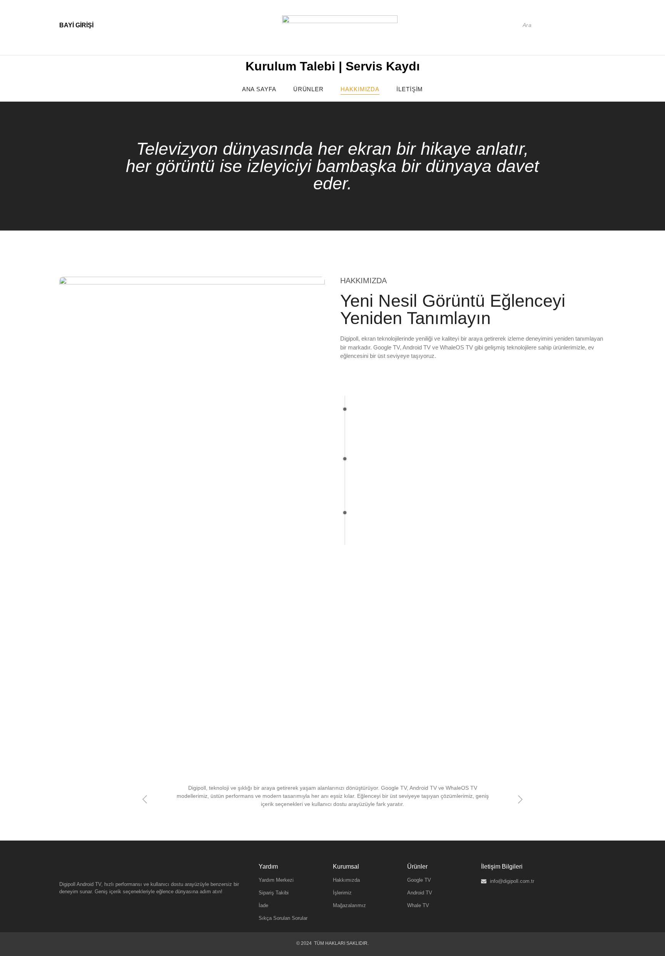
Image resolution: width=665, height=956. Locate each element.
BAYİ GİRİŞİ (76, 25)
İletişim (409, 89)
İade (263, 905)
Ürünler (308, 89)
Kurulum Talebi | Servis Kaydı (333, 66)
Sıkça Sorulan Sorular (283, 918)
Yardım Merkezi (276, 880)
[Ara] (594, 25)
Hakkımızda (360, 89)
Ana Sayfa (259, 89)
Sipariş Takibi (274, 893)
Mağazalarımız (349, 905)
